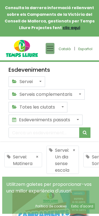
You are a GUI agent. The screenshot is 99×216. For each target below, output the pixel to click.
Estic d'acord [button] (82, 206)
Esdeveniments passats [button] (44, 120)
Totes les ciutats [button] (37, 107)
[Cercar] (84, 132)
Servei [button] (26, 81)
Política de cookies (51, 206)
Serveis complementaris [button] (45, 94)
